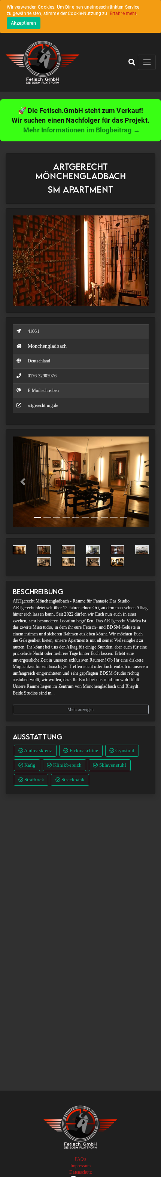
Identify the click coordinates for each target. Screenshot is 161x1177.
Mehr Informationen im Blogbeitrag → (81, 130)
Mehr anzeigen (80, 709)
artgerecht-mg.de (43, 405)
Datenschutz (80, 1172)
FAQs (80, 1159)
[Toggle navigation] (147, 62)
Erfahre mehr (123, 13)
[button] (131, 62)
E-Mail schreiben (43, 390)
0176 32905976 (42, 375)
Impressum (80, 1165)
